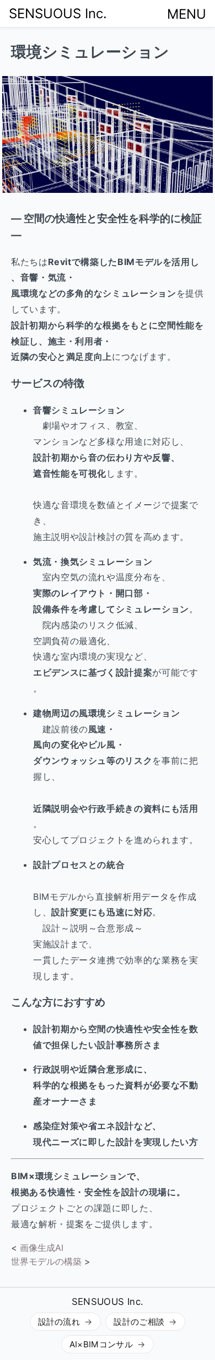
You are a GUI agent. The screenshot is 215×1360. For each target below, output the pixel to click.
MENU (186, 14)
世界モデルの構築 (46, 1261)
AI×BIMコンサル (101, 1344)
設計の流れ (59, 1321)
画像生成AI (41, 1247)
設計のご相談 (139, 1321)
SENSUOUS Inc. (58, 13)
